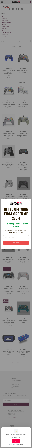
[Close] (29, 201)
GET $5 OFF (16, 243)
